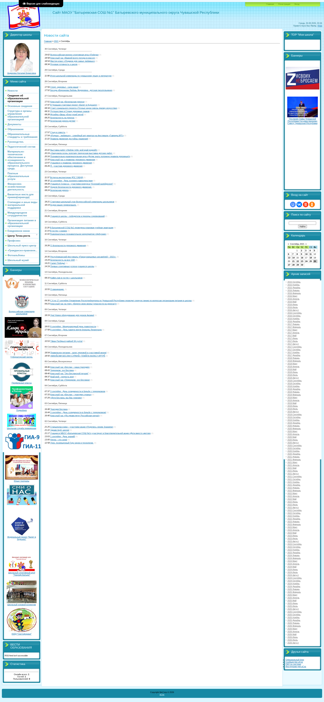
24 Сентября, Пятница (56, 144)
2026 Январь (293, 623)
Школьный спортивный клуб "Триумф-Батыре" (21, 574)
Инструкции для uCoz (296, 666)
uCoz (162, 694)
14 (293, 258)
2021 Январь (293, 457)
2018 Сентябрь (294, 380)
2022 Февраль (294, 490)
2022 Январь (293, 488)
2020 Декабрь (293, 454)
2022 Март (292, 493)
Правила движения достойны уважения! (69, 139)
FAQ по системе (293, 664)
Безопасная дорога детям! (62, 121)
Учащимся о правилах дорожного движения (71, 163)
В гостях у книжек (58, 231)
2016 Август (293, 310)
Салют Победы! (57, 263)
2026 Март (292, 629)
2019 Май (291, 403)
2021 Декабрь (293, 485)
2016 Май (291, 302)
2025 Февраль (294, 592)
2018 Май (291, 369)
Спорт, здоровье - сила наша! (64, 87)
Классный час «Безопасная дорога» (67, 102)
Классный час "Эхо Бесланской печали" (69, 373)
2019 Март (292, 397)
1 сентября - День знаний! (62, 436)
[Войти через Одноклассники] (312, 204)
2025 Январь (293, 589)
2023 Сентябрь (294, 544)
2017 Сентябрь (294, 347)
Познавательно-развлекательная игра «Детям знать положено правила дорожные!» (90, 156)
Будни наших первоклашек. (63, 205)
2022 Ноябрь (293, 516)
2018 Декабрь (293, 389)
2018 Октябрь (294, 383)
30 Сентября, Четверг (56, 49)
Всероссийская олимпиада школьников (21, 312)
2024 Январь (293, 555)
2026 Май (291, 634)
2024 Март (292, 561)
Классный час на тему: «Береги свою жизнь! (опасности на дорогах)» (83, 304)
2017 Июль (292, 341)
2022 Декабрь (293, 519)
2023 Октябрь (294, 547)
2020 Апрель (293, 434)
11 (311, 254)
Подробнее (21, 410)
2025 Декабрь (293, 620)
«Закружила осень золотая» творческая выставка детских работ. (81, 153)
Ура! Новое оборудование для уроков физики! (72, 315)
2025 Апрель (293, 598)
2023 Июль (292, 538)
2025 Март (292, 595)
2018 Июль (292, 375)
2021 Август (293, 474)
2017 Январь (293, 324)
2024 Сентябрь (294, 578)
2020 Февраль (294, 428)
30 (302, 265)
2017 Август (293, 344)
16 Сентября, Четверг (56, 240)
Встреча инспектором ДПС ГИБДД (66, 177)
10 (306, 254)
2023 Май (291, 533)
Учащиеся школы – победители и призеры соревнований (77, 216)
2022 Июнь (292, 502)
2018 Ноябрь (293, 386)
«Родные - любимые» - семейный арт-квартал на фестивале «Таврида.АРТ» (87, 135)
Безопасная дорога (59, 190)
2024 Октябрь (294, 581)
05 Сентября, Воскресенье (58, 361)
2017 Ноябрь (293, 352)
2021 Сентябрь (294, 476)
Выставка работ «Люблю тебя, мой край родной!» (73, 150)
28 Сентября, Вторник (56, 81)
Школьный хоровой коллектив (21, 605)
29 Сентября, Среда (55, 70)
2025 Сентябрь (294, 612)
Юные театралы (21, 481)
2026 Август (293, 643)
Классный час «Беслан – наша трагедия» (70, 367)
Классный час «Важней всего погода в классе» (72, 58)
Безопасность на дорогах (62, 118)
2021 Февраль (294, 459)
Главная (270, 4)
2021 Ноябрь (293, 482)
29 (298, 265)
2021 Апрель (293, 465)
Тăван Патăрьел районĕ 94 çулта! (66, 341)
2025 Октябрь (294, 614)
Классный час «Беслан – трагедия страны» (71, 394)
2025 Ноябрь (293, 617)
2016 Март (292, 296)
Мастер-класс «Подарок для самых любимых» (72, 61)
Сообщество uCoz (294, 662)
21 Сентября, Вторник (56, 210)
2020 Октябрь (294, 448)
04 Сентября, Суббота (56, 385)
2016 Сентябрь (294, 313)
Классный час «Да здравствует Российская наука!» (75, 415)
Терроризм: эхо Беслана (62, 370)
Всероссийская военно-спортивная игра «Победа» (74, 55)
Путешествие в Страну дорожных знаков (69, 111)
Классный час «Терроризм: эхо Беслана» (70, 380)
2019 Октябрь (294, 417)
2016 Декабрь (293, 321)
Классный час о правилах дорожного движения (72, 159)
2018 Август (293, 378)
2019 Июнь (292, 406)
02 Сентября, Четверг (56, 421)
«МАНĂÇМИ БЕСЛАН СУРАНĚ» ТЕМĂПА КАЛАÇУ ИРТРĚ (77, 356)
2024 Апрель (293, 564)
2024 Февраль (294, 558)
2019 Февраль (294, 395)
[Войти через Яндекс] (305, 204)
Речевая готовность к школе (63, 64)
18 (311, 258)
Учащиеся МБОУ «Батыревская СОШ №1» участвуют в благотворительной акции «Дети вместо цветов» (100, 433)
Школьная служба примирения (21, 428)
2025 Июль (292, 606)
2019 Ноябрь (293, 420)
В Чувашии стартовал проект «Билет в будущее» (73, 105)
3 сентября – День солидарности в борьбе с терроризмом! (78, 412)
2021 (56, 41)
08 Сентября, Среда (55, 321)
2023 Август (293, 541)
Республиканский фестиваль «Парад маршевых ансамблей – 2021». (83, 257)
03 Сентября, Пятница (56, 403)
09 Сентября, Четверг (56, 309)
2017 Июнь (292, 338)
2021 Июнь (292, 471)
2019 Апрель (293, 400)
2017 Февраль (294, 327)
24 (306, 261)
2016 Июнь (292, 304)
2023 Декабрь (293, 552)
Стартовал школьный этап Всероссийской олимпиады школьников (82, 202)
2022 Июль (292, 505)
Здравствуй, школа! (59, 430)
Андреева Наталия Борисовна (21, 73)
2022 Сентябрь (294, 510)
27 (289, 265)
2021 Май (291, 468)
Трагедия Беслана (59, 409)
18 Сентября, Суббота (56, 222)
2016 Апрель (293, 299)
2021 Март (292, 462)
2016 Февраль (294, 293)
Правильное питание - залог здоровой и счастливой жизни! (78, 352)
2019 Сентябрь (294, 414)
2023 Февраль (294, 524)
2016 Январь (293, 290)
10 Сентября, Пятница (56, 295)
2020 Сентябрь (294, 445)
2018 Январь (293, 358)
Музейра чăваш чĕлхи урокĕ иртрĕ (66, 114)
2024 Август (293, 575)
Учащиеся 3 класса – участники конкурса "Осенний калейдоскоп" (81, 184)
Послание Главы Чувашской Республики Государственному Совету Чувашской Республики (302, 121)
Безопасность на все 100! (62, 260)
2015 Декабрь (293, 287)
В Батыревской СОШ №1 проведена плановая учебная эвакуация (81, 227)
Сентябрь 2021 (297, 244)
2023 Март (292, 527)
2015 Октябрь (294, 282)
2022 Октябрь (294, 513)
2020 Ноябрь (293, 451)
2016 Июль (292, 307)
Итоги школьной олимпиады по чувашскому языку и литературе (81, 76)
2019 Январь (293, 392)
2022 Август (293, 507)
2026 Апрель (293, 631)
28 (293, 265)
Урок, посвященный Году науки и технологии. (72, 443)
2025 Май (291, 600)
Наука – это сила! (58, 439)
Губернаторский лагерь (21, 357)
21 (293, 261)
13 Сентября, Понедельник (58, 272)
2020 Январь (293, 426)
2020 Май (291, 437)
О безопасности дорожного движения (68, 245)
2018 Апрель (293, 366)
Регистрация (284, 4)
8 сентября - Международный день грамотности (73, 326)
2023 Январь (293, 521)
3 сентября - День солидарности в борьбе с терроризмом (77, 391)
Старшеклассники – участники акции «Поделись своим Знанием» (81, 427)
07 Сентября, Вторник (56, 335)
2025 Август (293, 609)
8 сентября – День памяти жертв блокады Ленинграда (76, 330)
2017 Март (292, 330)
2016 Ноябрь (293, 318)
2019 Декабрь (293, 423)
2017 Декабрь (293, 355)
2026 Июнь (292, 637)
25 (311, 261)
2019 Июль (292, 409)
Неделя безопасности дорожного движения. (71, 187)
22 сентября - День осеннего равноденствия (71, 180)
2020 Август (293, 442)
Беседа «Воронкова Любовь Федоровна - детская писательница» (81, 90)
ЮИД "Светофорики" (22, 634)
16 (302, 258)
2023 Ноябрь (293, 550)
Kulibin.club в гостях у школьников (66, 278)
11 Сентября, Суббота (56, 283)
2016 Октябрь (294, 316)
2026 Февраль (294, 626)
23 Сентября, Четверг (56, 171)
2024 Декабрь (293, 586)
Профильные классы (22, 383)
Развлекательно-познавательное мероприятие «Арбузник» (78, 234)
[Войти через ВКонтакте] (299, 204)
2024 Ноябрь (293, 583)
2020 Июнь (292, 440)
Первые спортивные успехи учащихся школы (72, 266)
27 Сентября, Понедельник (58, 96)
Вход (297, 4)
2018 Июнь (292, 372)
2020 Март (292, 431)
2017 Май (291, 335)
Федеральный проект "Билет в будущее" (21, 538)
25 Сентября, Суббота (56, 126)
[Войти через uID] (293, 204)
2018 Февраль (294, 361)
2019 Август (293, 411)
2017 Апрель (293, 333)
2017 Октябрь (294, 349)
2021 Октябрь (294, 479)
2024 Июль (292, 572)
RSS (320, 26)
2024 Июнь (292, 569)
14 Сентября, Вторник (56, 251)
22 (298, 261)
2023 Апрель (293, 530)
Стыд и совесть (57, 132)
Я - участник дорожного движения (66, 166)
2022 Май (291, 499)
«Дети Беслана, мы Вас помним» (66, 398)
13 (289, 258)
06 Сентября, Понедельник (58, 347)
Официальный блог (295, 660)
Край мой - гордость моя (62, 377)
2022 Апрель (293, 496)
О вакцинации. (57, 289)
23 (302, 261)
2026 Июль (292, 640)
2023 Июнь (292, 536)
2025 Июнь (292, 603)
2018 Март (292, 364)
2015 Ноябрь (293, 285)
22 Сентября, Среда (55, 196)
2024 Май (291, 567)
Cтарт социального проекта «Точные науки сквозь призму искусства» (83, 108)
